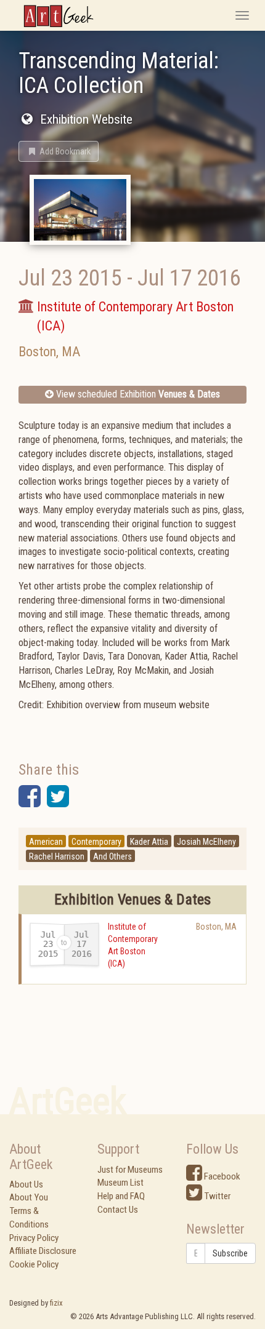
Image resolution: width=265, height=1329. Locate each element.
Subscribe (230, 1253)
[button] (58, 151)
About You (28, 1197)
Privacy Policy (34, 1237)
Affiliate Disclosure (42, 1250)
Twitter (216, 1196)
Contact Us (117, 1209)
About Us (26, 1184)
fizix (56, 1302)
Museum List (120, 1182)
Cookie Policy (34, 1264)
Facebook (221, 1176)
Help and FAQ (121, 1196)
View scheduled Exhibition (137, 394)
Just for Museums (130, 1169)
